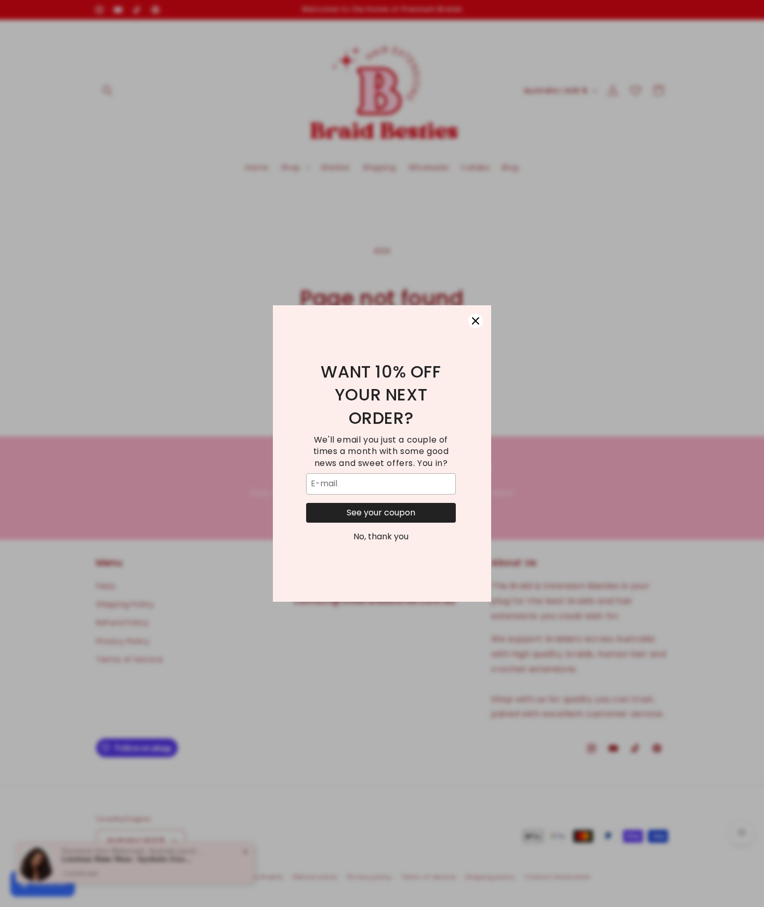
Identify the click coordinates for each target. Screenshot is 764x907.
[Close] (475, 321)
